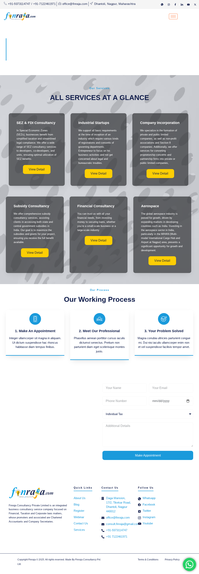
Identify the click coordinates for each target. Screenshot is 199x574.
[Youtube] (188, 4)
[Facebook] (175, 4)
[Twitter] (195, 4)
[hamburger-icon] (173, 16)
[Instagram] (169, 4)
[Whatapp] (162, 4)
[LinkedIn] (182, 4)
